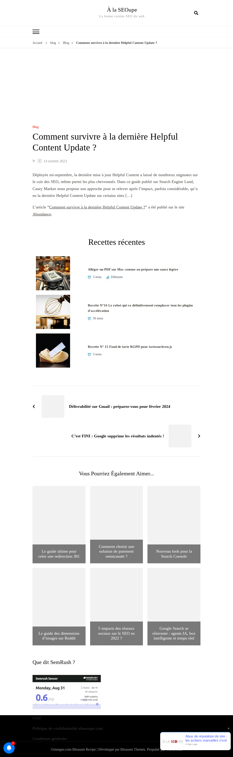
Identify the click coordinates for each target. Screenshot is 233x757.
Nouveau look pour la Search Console (174, 554)
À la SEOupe (122, 10)
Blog (36, 127)
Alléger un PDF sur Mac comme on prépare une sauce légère (133, 269)
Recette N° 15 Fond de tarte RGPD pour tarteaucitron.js (130, 346)
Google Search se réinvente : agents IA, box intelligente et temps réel (173, 633)
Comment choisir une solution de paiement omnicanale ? (116, 551)
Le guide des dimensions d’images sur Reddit (58, 636)
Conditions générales (50, 738)
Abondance (42, 214)
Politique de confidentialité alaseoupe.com (68, 728)
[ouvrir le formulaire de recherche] (196, 13)
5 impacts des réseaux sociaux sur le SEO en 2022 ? (116, 633)
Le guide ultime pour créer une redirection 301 (59, 554)
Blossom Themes (132, 749)
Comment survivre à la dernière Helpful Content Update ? (97, 207)
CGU (37, 718)
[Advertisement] (116, 91)
